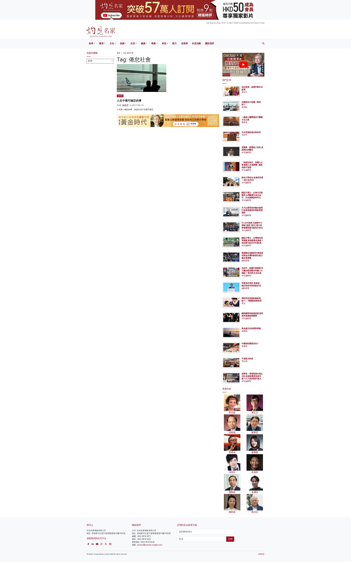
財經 (122, 43)
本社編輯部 (246, 152)
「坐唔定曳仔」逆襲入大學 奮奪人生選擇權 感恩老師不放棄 (252, 164)
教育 (101, 43)
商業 (153, 43)
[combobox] (100, 61)
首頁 (118, 53)
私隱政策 (261, 554)
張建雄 (244, 331)
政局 (91, 43)
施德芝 (125, 105)
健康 (143, 43)
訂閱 (230, 539)
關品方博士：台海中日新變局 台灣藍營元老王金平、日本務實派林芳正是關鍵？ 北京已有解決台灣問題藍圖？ (252, 197)
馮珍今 (244, 92)
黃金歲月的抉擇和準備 (251, 328)
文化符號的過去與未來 (251, 132)
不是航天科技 (247, 358)
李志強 (244, 361)
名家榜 (184, 43)
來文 (243, 303)
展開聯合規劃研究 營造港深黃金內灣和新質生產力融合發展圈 (252, 255)
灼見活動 (196, 43)
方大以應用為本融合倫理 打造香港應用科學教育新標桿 (252, 210)
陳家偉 (244, 122)
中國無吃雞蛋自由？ (250, 343)
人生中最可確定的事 (129, 100)
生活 (133, 43)
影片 (174, 43)
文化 (112, 43)
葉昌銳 (244, 107)
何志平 (244, 135)
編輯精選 (245, 260)
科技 (164, 43)
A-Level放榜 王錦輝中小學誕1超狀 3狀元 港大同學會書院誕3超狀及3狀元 (252, 225)
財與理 (120, 96)
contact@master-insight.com (149, 545)
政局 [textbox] (90, 61)
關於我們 (209, 43)
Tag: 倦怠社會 (128, 53)
